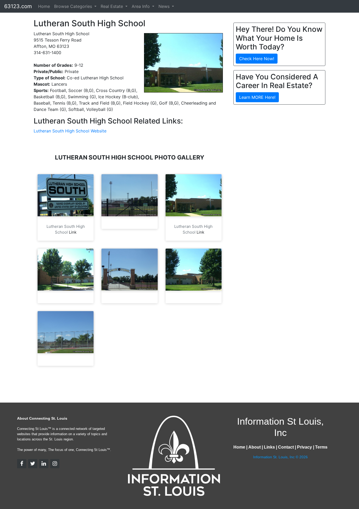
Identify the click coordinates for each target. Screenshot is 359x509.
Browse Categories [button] (73, 6)
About (254, 447)
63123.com (18, 6)
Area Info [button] (141, 6)
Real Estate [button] (112, 6)
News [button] (164, 6)
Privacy (304, 447)
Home (44, 6)
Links (269, 447)
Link (72, 232)
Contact (286, 447)
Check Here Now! (256, 58)
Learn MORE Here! (257, 97)
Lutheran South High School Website (70, 130)
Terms (321, 447)
